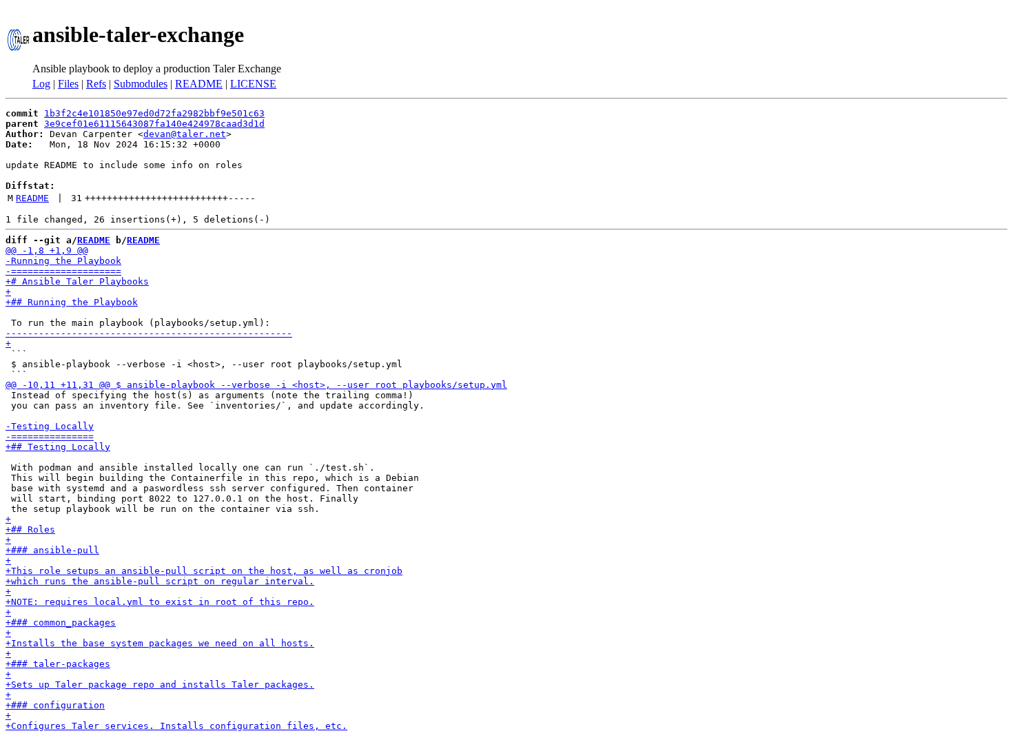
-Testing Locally (50, 426)
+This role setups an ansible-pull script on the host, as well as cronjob (204, 571)
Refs (96, 84)
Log (41, 84)
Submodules (140, 84)
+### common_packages (61, 622)
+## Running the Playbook (72, 302)
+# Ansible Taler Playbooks (77, 281)
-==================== (63, 271)
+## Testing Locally (58, 447)
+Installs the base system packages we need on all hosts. (160, 643)
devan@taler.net (184, 134)
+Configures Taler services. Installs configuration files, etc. (176, 726)
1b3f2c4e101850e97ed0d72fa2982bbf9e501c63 (154, 113)
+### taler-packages (58, 664)
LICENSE (253, 84)
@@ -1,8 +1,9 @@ (47, 250)
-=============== (50, 436)
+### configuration (55, 705)
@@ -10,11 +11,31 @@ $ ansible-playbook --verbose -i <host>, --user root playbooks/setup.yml (256, 385)
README (199, 84)
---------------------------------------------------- (149, 333)
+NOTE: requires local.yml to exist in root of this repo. (160, 602)
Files (68, 84)
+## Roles (30, 529)
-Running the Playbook (63, 261)
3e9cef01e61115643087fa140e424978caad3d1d (154, 124)
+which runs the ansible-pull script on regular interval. (160, 581)
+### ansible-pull (52, 550)
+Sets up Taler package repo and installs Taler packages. (160, 684)
